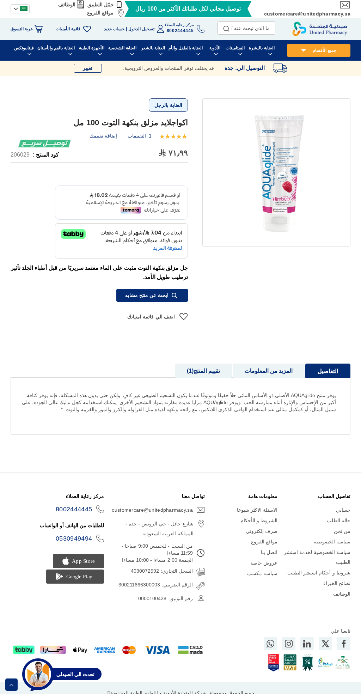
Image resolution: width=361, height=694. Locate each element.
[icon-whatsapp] (270, 643)
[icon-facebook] (343, 643)
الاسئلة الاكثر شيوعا (257, 510)
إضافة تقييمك (103, 136)
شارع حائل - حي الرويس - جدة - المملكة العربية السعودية (159, 528)
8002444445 (74, 509)
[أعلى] (11, 684)
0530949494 (74, 538)
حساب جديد (114, 28)
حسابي (343, 510)
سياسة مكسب (262, 573)
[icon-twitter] (325, 643)
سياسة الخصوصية (332, 541)
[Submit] (226, 27)
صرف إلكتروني (261, 531)
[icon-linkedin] (307, 643)
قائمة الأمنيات (68, 28)
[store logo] (319, 28)
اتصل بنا (269, 552)
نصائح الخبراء (336, 583)
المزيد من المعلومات (269, 371)
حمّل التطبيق (100, 4)
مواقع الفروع (100, 13)
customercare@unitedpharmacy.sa (307, 14)
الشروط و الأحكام (259, 520)
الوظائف (66, 4)
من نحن (342, 531)
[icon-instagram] (288, 643)
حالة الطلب (338, 520)
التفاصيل (328, 371)
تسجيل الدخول (141, 28)
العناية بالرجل (168, 105)
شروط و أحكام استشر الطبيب (318, 573)
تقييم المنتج (204, 371)
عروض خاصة (263, 563)
